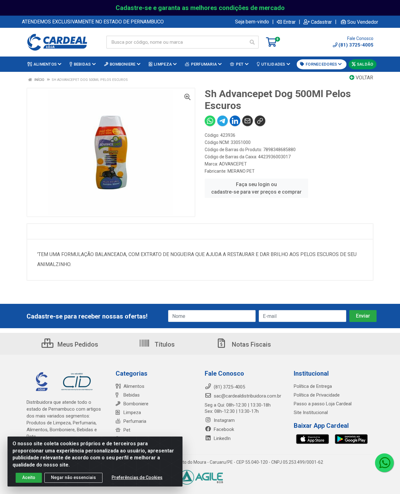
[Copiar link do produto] (260, 121)
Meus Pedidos (77, 344)
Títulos (164, 344)
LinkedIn (221, 438)
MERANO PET (241, 171)
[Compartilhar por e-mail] (247, 121)
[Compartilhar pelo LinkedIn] (235, 121)
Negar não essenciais (73, 477)
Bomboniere (135, 404)
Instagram (223, 420)
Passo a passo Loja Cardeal (323, 404)
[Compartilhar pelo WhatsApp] (210, 121)
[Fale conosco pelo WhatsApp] (384, 462)
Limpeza (132, 412)
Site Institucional (311, 412)
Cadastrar (321, 21)
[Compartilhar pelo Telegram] (222, 121)
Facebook (223, 429)
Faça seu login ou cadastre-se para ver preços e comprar (256, 188)
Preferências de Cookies (137, 477)
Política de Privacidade (317, 395)
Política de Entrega (313, 386)
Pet (126, 430)
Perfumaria (134, 421)
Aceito (28, 477)
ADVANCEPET (233, 163)
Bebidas (131, 395)
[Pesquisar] (252, 42)
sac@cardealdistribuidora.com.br (246, 396)
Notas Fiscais (250, 344)
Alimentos (133, 386)
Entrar (289, 21)
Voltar (363, 78)
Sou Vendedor (362, 21)
